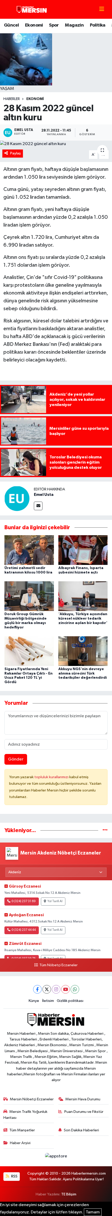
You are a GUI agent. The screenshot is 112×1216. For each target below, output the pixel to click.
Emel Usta (43, 494)
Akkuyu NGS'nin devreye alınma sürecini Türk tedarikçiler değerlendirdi (82, 673)
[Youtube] (65, 989)
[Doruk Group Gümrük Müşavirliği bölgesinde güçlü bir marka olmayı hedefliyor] (29, 596)
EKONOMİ (35, 99)
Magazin (74, 25)
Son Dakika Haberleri (81, 1130)
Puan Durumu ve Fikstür (83, 1112)
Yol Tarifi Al (55, 901)
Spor (54, 25)
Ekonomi (34, 25)
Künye (34, 1001)
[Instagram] (56, 989)
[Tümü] (105, 830)
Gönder (15, 759)
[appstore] (56, 1157)
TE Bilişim (68, 1194)
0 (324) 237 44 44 (23, 930)
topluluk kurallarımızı (51, 777)
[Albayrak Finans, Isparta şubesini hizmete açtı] (83, 550)
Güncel (11, 25)
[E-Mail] (38, 506)
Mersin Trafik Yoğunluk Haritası (25, 1114)
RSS (13, 1176)
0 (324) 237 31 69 (23, 901)
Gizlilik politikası (70, 1001)
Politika (97, 25)
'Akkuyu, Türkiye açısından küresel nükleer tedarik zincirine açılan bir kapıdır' (82, 618)
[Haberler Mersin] (31, 9)
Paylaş (15, 153)
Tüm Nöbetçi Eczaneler (58, 965)
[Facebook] (37, 989)
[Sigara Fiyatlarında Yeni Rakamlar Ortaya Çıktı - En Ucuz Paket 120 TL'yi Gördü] (29, 651)
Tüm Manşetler (22, 1130)
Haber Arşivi (20, 1143)
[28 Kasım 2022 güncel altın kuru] (56, 144)
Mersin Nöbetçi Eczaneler (32, 1099)
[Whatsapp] (75, 989)
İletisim (48, 1001)
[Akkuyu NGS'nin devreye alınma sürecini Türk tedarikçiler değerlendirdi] (83, 651)
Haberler (11, 99)
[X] (46, 989)
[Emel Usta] (16, 498)
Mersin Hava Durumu (82, 1099)
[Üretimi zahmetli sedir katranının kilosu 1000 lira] (29, 550)
